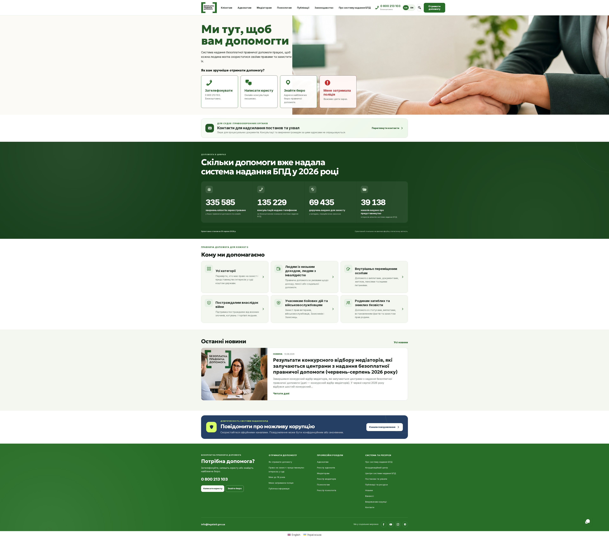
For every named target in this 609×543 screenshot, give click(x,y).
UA (405, 7)
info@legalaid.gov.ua (213, 524)
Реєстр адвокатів (326, 467)
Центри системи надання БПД (380, 473)
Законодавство (324, 7)
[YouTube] (391, 524)
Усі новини (401, 342)
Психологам (284, 7)
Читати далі (281, 393)
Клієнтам (226, 7)
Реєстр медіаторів (326, 479)
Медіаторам (264, 7)
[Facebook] (383, 524)
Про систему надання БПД (355, 7)
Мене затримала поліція (281, 483)
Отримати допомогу (434, 7)
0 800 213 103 (214, 479)
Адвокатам (244, 7)
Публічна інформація (279, 488)
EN (411, 7)
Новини (369, 490)
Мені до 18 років (277, 477)
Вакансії (369, 496)
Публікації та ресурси (376, 484)
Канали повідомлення (382, 427)
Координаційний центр (376, 467)
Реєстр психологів (326, 490)
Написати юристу (212, 488)
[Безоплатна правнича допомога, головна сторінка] (209, 7)
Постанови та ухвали (376, 479)
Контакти (369, 507)
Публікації (303, 7)
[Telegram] (405, 524)
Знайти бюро (235, 488)
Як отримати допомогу (280, 462)
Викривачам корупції (376, 501)
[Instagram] (398, 524)
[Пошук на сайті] (419, 7)
